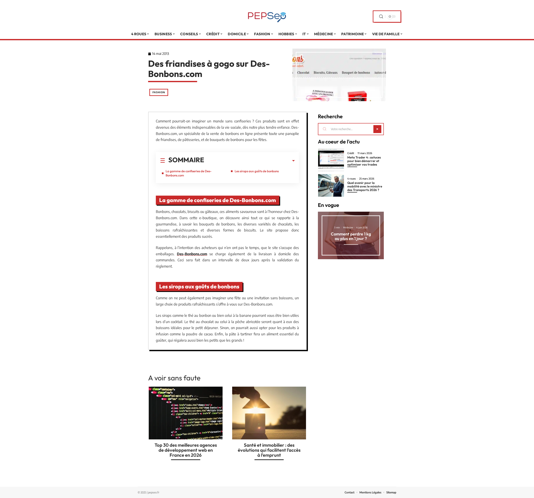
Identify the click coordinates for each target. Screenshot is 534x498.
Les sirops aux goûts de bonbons (257, 171)
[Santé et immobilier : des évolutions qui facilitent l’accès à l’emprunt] (269, 413)
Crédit (350, 153)
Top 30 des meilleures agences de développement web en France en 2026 (186, 450)
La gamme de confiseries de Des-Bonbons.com (189, 173)
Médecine (348, 227)
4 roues (351, 178)
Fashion (158, 92)
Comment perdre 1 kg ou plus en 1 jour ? (351, 236)
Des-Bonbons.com (192, 254)
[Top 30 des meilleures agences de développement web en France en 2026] (185, 413)
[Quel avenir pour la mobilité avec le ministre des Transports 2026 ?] (331, 185)
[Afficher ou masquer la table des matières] (249, 160)
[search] (381, 16)
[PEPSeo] (267, 16)
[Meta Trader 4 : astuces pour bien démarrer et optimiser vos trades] (331, 159)
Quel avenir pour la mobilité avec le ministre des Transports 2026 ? (364, 186)
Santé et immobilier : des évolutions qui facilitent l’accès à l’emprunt (269, 450)
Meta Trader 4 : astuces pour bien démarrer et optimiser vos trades (364, 160)
